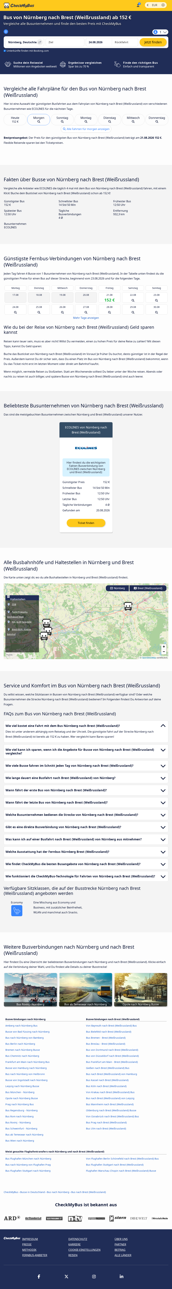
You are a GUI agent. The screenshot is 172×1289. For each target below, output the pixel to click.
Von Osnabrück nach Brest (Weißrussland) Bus (112, 1116)
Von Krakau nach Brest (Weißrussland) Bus (110, 1092)
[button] (44, 636)
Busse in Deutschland (32, 1192)
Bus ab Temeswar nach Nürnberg (24, 1134)
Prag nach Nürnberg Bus (19, 1104)
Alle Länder (123, 1255)
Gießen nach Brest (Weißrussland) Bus (107, 1068)
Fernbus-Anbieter (34, 1255)
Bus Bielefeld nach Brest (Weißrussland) (108, 1031)
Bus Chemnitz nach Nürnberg (22, 1055)
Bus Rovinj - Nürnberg (18, 1122)
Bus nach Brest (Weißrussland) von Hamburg (111, 1074)
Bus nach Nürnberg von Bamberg (24, 1037)
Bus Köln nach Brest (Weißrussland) (106, 1086)
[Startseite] (19, 6)
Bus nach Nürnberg (58, 1192)
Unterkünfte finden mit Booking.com (28, 50)
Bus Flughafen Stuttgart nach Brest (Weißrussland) (114, 1164)
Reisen (72, 1255)
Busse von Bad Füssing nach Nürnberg (27, 1031)
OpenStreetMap (149, 657)
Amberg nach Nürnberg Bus (21, 1025)
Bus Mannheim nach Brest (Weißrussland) (110, 1104)
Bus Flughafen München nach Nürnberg (28, 1158)
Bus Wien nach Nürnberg (19, 1140)
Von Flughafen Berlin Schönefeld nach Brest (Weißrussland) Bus (122, 1158)
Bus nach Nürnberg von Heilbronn (25, 1074)
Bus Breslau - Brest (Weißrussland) (105, 1043)
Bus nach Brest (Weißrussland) (88, 1192)
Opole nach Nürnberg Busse (21, 1098)
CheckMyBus (11, 1192)
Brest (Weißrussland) (149, 588)
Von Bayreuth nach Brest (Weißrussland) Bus (111, 1025)
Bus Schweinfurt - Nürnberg (21, 1128)
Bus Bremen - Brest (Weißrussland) (105, 1037)
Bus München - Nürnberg (19, 1092)
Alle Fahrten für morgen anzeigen (88, 129)
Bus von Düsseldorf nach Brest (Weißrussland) (112, 1055)
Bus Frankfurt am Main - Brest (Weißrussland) (112, 1062)
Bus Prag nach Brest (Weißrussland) (106, 1122)
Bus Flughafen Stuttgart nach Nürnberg (28, 1170)
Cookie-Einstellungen (84, 1250)
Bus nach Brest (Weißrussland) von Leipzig (110, 1098)
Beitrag (120, 1250)
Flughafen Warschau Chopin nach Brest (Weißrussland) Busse (121, 1170)
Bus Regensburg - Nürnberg (21, 1110)
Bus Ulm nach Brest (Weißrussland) (106, 1128)
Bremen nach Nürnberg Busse (22, 1049)
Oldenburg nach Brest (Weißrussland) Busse (111, 1110)
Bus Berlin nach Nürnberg (20, 1043)
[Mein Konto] (138, 5)
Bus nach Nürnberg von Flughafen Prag (28, 1164)
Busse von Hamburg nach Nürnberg (26, 1068)
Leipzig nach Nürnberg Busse (22, 1086)
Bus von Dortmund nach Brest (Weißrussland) (112, 1049)
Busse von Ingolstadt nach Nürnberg (26, 1080)
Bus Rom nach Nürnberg (19, 1116)
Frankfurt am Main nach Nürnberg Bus (27, 1062)
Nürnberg (119, 588)
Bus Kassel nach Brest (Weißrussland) (107, 1080)
